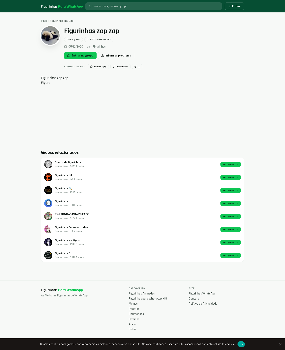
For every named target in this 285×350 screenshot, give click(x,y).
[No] (280, 344)
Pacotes (134, 308)
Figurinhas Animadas (142, 293)
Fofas (132, 329)
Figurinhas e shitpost (68, 240)
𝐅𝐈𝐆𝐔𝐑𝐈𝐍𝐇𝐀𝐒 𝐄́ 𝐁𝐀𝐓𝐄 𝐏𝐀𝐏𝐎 (72, 214)
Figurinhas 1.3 (63, 175)
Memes (133, 303)
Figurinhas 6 (62, 253)
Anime (132, 324)
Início (44, 20)
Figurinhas (61, 201)
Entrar (236, 6)
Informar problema (118, 55)
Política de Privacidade (203, 303)
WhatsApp (100, 66)
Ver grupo (229, 164)
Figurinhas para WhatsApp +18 (148, 298)
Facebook (122, 66)
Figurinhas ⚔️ (63, 188)
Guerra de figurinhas (68, 162)
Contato (194, 298)
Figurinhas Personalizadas (71, 227)
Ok (241, 344)
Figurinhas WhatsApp (202, 293)
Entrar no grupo (82, 55)
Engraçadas (136, 313)
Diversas (134, 319)
